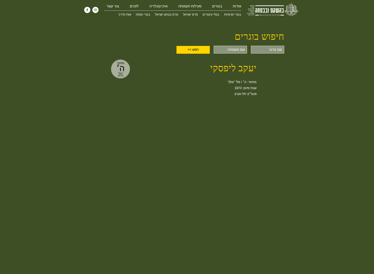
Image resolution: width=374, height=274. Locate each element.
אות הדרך (124, 14)
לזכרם (134, 6)
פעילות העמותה (189, 6)
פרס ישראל (190, 14)
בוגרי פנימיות (232, 14)
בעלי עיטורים (211, 14)
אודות (237, 6)
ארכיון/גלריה (158, 6)
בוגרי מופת (143, 14)
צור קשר (113, 6)
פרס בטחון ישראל (166, 14)
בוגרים (217, 6)
